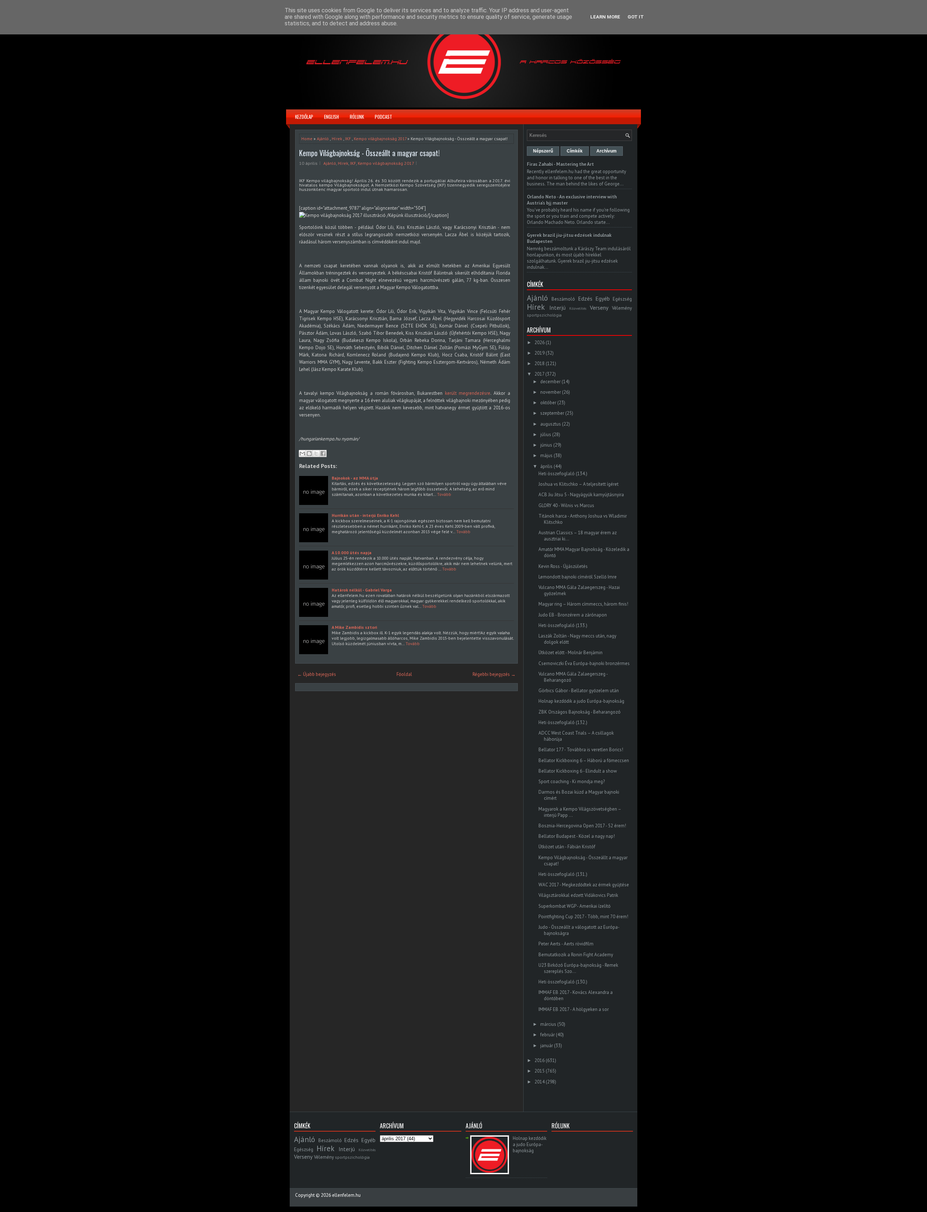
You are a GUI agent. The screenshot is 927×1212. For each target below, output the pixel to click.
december (550, 382)
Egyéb (602, 298)
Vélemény (622, 308)
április (546, 466)
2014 (539, 1082)
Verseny (599, 307)
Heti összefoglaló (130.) (562, 982)
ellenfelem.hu (346, 1195)
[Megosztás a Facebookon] (323, 453)
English (331, 116)
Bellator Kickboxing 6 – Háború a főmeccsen (583, 760)
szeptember (552, 413)
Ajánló (323, 138)
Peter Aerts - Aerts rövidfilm (565, 944)
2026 (539, 342)
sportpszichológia (544, 315)
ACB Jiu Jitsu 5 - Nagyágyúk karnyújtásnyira (581, 495)
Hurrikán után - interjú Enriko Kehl (365, 515)
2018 (539, 363)
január (546, 1045)
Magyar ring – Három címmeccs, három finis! (583, 604)
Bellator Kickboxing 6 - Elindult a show (577, 771)
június (546, 445)
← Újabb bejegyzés (316, 674)
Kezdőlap (304, 116)
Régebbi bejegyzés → (494, 674)
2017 (539, 374)
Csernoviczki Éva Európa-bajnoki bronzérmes (584, 663)
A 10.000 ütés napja (352, 552)
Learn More (605, 17)
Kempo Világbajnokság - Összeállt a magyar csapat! (369, 152)
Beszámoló (563, 299)
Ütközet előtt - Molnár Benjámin (570, 652)
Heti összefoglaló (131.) (562, 874)
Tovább (444, 494)
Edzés (585, 298)
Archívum (606, 151)
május (546, 455)
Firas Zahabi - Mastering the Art (560, 164)
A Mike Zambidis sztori (354, 627)
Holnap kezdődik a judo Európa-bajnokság (581, 701)
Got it (636, 17)
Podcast (383, 116)
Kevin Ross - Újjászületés (563, 566)
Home (307, 138)
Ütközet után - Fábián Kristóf (566, 847)
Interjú (557, 307)
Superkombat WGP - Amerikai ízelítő (574, 906)
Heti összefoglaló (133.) (562, 625)
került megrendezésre (468, 393)
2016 (539, 1060)
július (545, 434)
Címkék (575, 151)
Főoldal (404, 674)
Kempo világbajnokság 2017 (380, 138)
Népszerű (543, 151)
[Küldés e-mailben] (302, 453)
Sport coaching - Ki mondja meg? (571, 781)
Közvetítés (577, 308)
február (547, 1035)
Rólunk (357, 116)
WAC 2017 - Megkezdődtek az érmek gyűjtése (583, 885)
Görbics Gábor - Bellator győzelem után (578, 691)
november (550, 392)
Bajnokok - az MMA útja (355, 478)
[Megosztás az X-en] (316, 453)
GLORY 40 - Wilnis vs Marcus (566, 505)
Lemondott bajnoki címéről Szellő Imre (577, 577)
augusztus (550, 424)
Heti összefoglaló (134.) (562, 474)
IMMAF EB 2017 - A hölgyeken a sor (573, 1009)
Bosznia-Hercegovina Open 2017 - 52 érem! (582, 826)
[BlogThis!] (309, 453)
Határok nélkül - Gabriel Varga (362, 590)
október (548, 403)
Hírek (337, 138)
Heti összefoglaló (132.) (562, 722)
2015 (539, 1071)
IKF (348, 138)
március (548, 1024)
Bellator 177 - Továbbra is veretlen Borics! (580, 750)
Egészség (622, 299)
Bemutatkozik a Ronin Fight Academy (575, 955)
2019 (539, 353)
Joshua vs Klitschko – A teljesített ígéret (578, 484)
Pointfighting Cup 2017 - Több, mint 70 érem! (583, 917)
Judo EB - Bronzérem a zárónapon (572, 615)
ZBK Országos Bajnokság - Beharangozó (579, 712)
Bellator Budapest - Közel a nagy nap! (576, 836)
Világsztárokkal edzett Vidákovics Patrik (578, 895)
